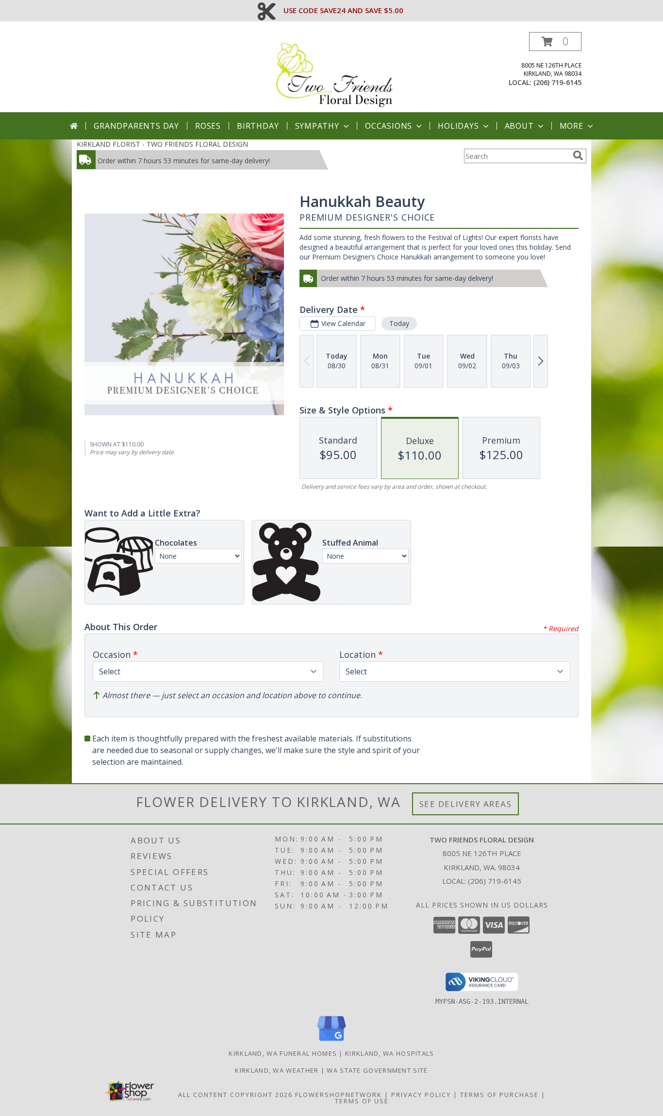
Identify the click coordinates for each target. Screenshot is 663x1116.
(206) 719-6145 (557, 82)
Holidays (458, 125)
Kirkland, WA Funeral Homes (283, 1053)
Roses (208, 125)
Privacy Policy (421, 1094)
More (571, 125)
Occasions (388, 125)
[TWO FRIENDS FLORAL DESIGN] (335, 72)
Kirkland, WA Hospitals (389, 1053)
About (519, 125)
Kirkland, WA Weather (276, 1070)
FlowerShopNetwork (338, 1094)
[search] (578, 155)
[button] (555, 41)
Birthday (258, 125)
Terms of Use (362, 1101)
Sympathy (317, 125)
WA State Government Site (377, 1070)
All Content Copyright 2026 (235, 1094)
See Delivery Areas (465, 803)
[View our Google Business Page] (331, 1041)
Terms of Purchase (499, 1094)
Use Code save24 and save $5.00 (343, 10)
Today (399, 323)
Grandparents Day (136, 125)
